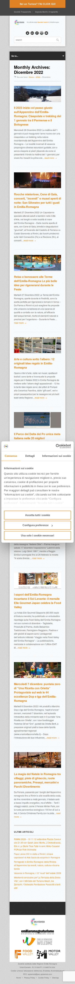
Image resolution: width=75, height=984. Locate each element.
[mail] (46, 33)
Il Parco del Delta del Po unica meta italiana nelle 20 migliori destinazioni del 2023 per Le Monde (37, 438)
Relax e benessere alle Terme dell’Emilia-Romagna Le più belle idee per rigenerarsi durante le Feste (35, 283)
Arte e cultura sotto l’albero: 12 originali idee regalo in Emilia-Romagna (34, 363)
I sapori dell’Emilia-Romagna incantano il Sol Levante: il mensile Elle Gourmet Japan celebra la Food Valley (37, 600)
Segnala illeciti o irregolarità (46, 11)
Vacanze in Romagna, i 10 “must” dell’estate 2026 (37, 873)
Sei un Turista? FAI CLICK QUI (37, 4)
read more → (50, 157)
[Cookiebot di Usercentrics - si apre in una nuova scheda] (55, 446)
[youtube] (41, 33)
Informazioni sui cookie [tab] (56, 455)
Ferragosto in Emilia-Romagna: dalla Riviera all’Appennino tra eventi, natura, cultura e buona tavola (36, 865)
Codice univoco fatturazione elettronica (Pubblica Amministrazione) (37, 971)
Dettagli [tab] (30, 455)
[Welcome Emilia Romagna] (37, 944)
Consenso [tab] (11, 455)
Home (31, 77)
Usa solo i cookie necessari (37, 535)
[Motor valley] (48, 957)
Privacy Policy (29, 978)
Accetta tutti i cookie (37, 515)
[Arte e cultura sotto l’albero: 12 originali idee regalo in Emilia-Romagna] (37, 345)
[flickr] (32, 33)
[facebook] (37, 33)
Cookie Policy (43, 978)
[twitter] (27, 33)
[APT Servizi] (37, 24)
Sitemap (55, 978)
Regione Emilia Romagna (47, 964)
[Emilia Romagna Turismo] (37, 935)
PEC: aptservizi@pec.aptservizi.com (37, 974)
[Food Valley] (24, 957)
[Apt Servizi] (37, 925)
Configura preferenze (35, 525)
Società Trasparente (22, 11)
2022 (38, 77)
